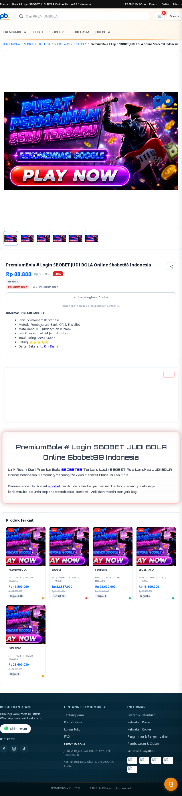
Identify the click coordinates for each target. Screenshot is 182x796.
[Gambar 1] (11, 238)
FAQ (67, 736)
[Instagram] (14, 748)
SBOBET (37, 32)
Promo (153, 4)
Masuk (177, 4)
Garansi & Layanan (141, 751)
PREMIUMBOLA (135, 4)
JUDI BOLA (102, 32)
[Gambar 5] (75, 238)
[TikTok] (24, 748)
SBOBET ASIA (79, 32)
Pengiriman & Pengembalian (148, 736)
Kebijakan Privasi (139, 722)
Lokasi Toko (72, 729)
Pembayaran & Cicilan (143, 744)
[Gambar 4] (59, 238)
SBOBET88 (56, 32)
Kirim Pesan (18, 729)
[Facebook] (4, 748)
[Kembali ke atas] (172, 773)
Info (169, 374)
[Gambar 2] (27, 238)
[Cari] (21, 16)
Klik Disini (51, 346)
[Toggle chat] (171, 784)
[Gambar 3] (43, 238)
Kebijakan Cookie (140, 729)
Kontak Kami (73, 722)
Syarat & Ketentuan (141, 715)
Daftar (166, 4)
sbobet (54, 486)
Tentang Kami (74, 715)
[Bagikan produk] (171, 266)
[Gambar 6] (92, 238)
